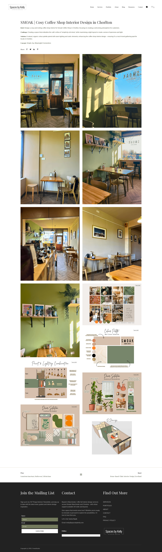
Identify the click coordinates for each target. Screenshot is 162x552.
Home (92, 7)
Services (99, 7)
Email (23, 523)
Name (23, 516)
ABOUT (105, 509)
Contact (140, 7)
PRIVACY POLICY (109, 520)
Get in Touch (73, 519)
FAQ (104, 517)
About (116, 7)
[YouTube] (76, 535)
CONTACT (106, 513)
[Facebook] (66, 535)
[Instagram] (63, 535)
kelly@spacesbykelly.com (75, 522)
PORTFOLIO (107, 505)
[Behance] (70, 535)
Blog (123, 7)
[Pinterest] (73, 535)
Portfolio (108, 7)
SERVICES (107, 502)
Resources (131, 7)
